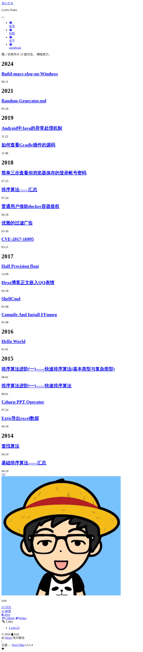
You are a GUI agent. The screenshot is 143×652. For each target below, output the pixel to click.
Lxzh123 (14, 627)
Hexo (8, 637)
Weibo (22, 618)
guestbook (15, 47)
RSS (7, 614)
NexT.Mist (18, 645)
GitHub (9, 618)
